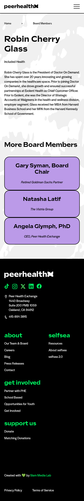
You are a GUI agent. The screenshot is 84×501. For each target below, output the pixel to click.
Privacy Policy (13, 490)
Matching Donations (17, 438)
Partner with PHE (15, 391)
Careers (9, 350)
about (13, 335)
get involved (22, 382)
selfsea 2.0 (56, 357)
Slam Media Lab (40, 475)
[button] (75, 6)
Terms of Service (43, 490)
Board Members (42, 23)
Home (7, 23)
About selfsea (58, 350)
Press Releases (14, 363)
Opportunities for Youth (19, 404)
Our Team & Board (16, 343)
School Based (13, 397)
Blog (7, 357)
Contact (9, 370)
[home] (21, 6)
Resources (55, 343)
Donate (9, 431)
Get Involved (12, 411)
